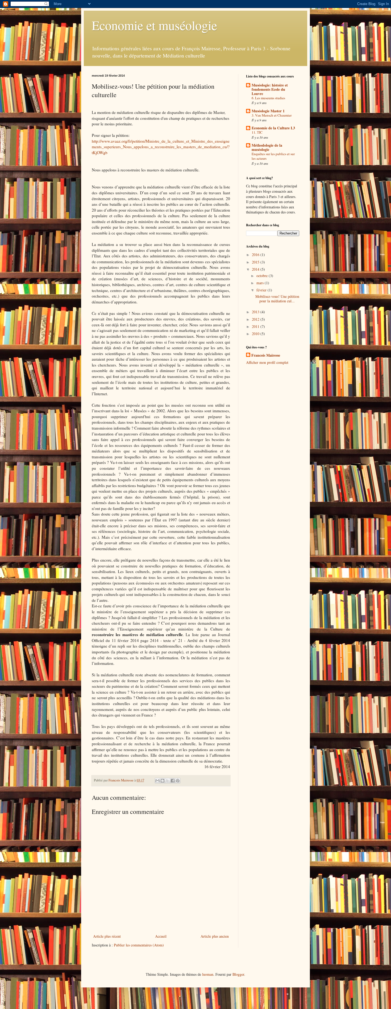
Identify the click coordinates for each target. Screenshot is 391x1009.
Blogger (238, 974)
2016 (256, 254)
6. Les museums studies (268, 98)
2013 (256, 311)
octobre (262, 275)
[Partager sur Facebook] (172, 780)
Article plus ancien (215, 936)
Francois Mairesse (265, 355)
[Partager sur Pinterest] (177, 780)
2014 (256, 269)
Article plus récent (107, 936)
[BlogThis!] (162, 780)
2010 (256, 333)
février (262, 290)
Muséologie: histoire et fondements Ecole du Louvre (270, 89)
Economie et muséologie (154, 25)
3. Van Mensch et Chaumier (272, 115)
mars (260, 282)
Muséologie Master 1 (268, 111)
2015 (256, 262)
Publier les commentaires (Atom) (139, 945)
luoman (207, 974)
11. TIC (257, 132)
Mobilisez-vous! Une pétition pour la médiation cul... (277, 298)
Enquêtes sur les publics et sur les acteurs (273, 156)
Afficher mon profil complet (267, 362)
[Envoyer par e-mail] (157, 780)
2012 (256, 319)
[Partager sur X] (167, 780)
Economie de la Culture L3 (273, 128)
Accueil (161, 936)
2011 (256, 326)
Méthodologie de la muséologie (267, 147)
